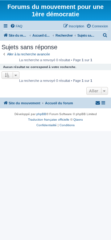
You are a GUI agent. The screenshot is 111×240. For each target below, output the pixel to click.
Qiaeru (78, 119)
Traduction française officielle (48, 119)
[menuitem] (16, 26)
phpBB (41, 114)
